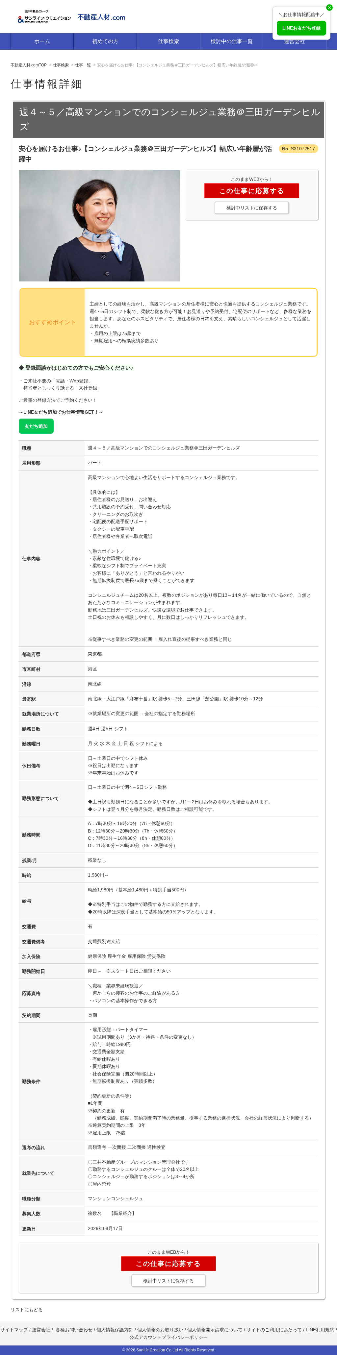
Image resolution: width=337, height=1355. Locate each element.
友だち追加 (36, 426)
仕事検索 (168, 41)
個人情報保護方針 (114, 1329)
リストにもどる (27, 1309)
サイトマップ (14, 1329)
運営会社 (294, 41)
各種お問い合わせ (74, 1329)
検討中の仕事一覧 (232, 41)
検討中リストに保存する (251, 207)
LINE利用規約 (320, 1329)
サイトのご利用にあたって (274, 1329)
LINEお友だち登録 (301, 28)
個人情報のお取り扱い (161, 1329)
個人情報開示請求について (215, 1329)
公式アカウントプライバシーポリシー (168, 1337)
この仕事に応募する (251, 190)
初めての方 (105, 41)
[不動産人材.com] (73, 16)
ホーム (42, 41)
